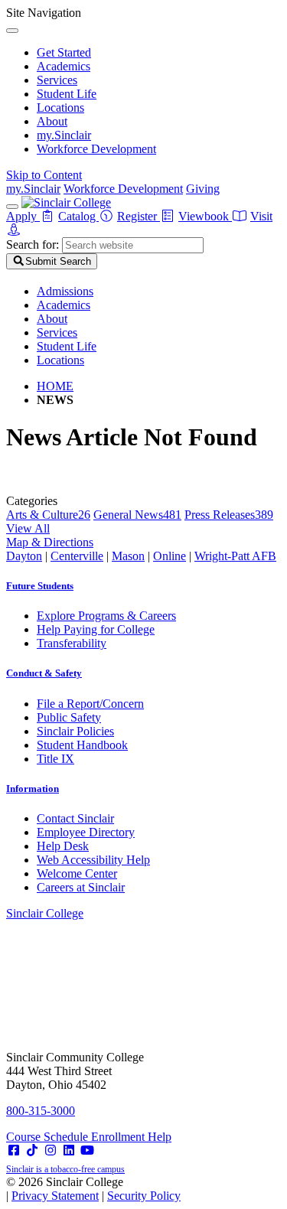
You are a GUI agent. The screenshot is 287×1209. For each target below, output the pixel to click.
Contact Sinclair (75, 818)
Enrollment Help (131, 1136)
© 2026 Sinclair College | (93, 1188)
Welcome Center (77, 873)
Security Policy (144, 1195)
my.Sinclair (64, 135)
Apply (23, 216)
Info (32, 788)
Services (57, 79)
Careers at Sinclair (81, 887)
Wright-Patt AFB (235, 555)
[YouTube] (87, 1150)
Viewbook (205, 216)
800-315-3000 (40, 1110)
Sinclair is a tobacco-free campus (65, 1169)
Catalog (78, 216)
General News (137, 514)
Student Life (66, 93)
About (52, 121)
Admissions (65, 291)
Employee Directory (86, 832)
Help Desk (63, 845)
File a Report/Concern (90, 703)
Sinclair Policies (75, 731)
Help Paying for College (96, 629)
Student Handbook (82, 744)
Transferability (71, 643)
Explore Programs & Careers (106, 615)
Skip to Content (44, 174)
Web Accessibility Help (93, 859)
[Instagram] (50, 1150)
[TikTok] (32, 1150)
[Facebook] (13, 1150)
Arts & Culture (48, 514)
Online (169, 555)
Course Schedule (48, 1136)
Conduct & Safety (44, 673)
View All (28, 528)
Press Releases (228, 514)
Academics (63, 66)
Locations (60, 107)
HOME (55, 386)
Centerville (77, 555)
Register (138, 216)
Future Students (39, 585)
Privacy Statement (55, 1195)
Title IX (55, 758)
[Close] (12, 30)
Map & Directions (49, 542)
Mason (128, 555)
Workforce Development (96, 148)
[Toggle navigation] (12, 206)
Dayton (24, 555)
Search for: (32, 244)
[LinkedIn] (69, 1150)
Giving (203, 188)
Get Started (64, 52)
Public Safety (69, 717)
